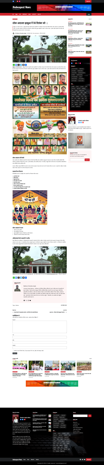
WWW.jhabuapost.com (52, 274)
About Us (75, 422)
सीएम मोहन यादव (78, 106)
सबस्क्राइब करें (30, 274)
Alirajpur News (74, 68)
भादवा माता (80, 102)
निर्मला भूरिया (76, 102)
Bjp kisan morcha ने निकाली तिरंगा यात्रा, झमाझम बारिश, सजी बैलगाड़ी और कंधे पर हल (76, 45)
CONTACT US (76, 424)
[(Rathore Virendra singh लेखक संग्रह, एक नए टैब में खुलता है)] (13, 33)
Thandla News (81, 80)
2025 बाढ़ (76, 90)
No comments (36, 33)
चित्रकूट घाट (73, 100)
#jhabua (82, 86)
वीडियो (14, 274)
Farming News (80, 70)
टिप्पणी (14, 320)
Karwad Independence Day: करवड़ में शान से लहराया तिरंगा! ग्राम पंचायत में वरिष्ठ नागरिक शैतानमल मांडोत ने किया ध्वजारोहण (75, 32)
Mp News (73, 74)
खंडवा (82, 98)
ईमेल (13, 340)
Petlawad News (70, 29)
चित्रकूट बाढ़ (77, 100)
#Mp (86, 86)
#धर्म (72, 90)
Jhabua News (70, 21)
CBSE (81, 92)
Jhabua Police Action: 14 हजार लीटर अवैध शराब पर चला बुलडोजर (76, 52)
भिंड (58, 449)
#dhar (77, 86)
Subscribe (88, 459)
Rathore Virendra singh (21, 33)
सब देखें (90, 358)
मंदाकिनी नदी (76, 104)
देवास (72, 102)
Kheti (84, 94)
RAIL (82, 96)
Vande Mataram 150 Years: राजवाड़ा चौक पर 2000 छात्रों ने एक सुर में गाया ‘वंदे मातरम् (75, 39)
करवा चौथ (79, 98)
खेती (85, 98)
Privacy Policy (76, 431)
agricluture (81, 90)
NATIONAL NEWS (79, 74)
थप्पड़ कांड (82, 100)
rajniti (80, 76)
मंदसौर (72, 104)
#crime (73, 86)
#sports (83, 88)
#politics (73, 88)
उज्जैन (75, 98)
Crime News (81, 68)
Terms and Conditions (78, 432)
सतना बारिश (73, 106)
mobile (73, 96)
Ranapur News (74, 78)
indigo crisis (74, 94)
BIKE (78, 92)
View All (90, 18)
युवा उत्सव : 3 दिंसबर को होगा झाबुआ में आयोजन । (57, 312)
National (77, 96)
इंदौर (72, 98)
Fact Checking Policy (78, 427)
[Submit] (89, 416)
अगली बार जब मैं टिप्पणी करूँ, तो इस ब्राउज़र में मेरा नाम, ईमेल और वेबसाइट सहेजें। (29, 350)
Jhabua (17, 305)
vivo (85, 96)
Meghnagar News (81, 72)
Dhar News (74, 70)
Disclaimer (75, 425)
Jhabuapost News (22, 7)
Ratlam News (81, 78)
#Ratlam (78, 88)
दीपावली (86, 100)
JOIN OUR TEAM (77, 429)
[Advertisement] (52, 397)
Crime (85, 92)
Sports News (74, 80)
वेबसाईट (14, 345)
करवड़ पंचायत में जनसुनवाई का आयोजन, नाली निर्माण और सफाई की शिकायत (26, 312)
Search (87, 159)
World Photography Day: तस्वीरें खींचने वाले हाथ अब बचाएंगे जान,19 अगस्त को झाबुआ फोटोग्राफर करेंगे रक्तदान (76, 24)
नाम (13, 334)
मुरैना (80, 104)
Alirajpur (73, 92)
